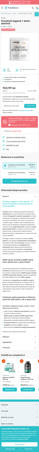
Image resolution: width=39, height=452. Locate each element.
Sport (14, 13)
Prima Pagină (7, 13)
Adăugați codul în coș (20, 3)
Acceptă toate (19, 444)
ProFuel (3, 18)
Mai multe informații (22, 439)
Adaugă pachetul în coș (19, 181)
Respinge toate (10, 449)
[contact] (33, 8)
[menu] (2, 8)
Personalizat (29, 449)
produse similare (24, 110)
